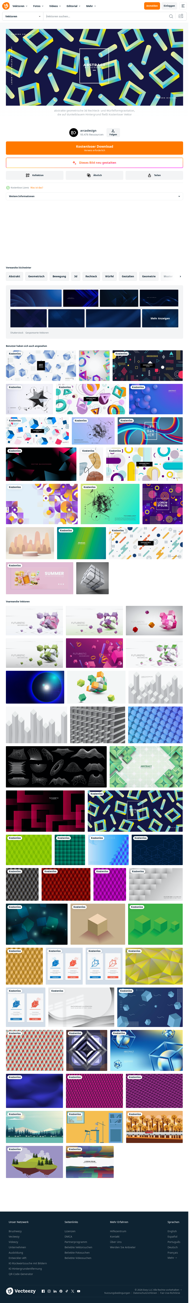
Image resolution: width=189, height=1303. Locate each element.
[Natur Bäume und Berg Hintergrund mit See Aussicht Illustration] (34, 1126)
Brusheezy (14, 1230)
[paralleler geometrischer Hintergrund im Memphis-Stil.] (146, 542)
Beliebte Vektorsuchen (78, 1246)
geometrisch (36, 275)
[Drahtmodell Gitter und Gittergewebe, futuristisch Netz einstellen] (56, 765)
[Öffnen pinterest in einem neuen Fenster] (60, 1289)
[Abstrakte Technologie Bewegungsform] (29, 398)
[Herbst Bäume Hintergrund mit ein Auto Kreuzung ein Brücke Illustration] (154, 1126)
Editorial (72, 6)
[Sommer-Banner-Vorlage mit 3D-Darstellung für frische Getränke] (39, 577)
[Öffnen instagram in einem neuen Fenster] (49, 1289)
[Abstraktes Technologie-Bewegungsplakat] (110, 503)
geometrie (149, 275)
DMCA (68, 1235)
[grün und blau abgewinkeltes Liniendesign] (81, 542)
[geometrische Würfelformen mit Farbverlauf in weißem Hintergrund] (41, 364)
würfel (109, 275)
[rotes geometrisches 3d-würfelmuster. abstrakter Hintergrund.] (66, 883)
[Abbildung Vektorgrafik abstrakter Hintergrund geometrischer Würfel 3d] (150, 1006)
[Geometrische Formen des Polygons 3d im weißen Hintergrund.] (91, 398)
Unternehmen (17, 1246)
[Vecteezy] (6, 6)
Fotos (36, 6)
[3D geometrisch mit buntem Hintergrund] (94, 364)
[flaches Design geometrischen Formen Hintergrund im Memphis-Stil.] (148, 364)
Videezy (13, 1240)
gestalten (128, 275)
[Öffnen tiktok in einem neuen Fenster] (66, 1289)
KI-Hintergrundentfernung (25, 1267)
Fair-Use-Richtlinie (167, 1291)
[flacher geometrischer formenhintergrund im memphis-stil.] (144, 463)
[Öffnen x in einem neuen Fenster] (72, 1289)
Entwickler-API (17, 1256)
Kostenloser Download (93, 147)
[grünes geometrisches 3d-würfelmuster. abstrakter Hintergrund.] (29, 849)
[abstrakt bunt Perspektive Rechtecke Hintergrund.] (90, 1161)
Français (170, 1251)
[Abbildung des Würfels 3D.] (92, 577)
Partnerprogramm (75, 1240)
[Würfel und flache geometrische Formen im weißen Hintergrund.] (37, 429)
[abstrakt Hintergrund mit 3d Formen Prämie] (146, 765)
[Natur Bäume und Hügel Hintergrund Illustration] (34, 1161)
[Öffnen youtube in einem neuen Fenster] (78, 1289)
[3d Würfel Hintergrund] (94, 1090)
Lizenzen (69, 1230)
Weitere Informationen (22, 195)
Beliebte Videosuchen (77, 1256)
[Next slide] (174, 275)
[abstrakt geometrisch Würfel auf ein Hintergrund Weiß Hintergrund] (96, 686)
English (169, 1230)
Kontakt (114, 1235)
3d (75, 275)
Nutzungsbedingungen (114, 1291)
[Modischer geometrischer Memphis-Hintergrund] (162, 503)
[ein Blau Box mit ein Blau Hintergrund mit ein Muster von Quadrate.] (157, 849)
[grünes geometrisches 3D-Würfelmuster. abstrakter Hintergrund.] (70, 849)
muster (168, 275)
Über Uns (115, 1240)
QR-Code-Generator (20, 1272)
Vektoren (18, 6)
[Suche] (168, 16)
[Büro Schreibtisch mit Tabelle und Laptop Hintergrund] (94, 1126)
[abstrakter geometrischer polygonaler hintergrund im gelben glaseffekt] (154, 965)
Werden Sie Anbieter (122, 1246)
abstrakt (14, 275)
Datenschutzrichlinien (142, 1291)
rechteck (91, 275)
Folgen (112, 133)
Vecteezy (13, 1235)
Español (170, 1235)
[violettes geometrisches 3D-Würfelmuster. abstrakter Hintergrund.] (109, 883)
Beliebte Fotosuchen (76, 1251)
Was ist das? (36, 186)
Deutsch (170, 1246)
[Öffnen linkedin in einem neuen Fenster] (55, 1289)
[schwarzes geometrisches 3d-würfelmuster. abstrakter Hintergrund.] (22, 883)
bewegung (59, 275)
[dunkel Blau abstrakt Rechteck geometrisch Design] (86, 1049)
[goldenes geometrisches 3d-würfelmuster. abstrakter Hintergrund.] (24, 965)
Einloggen (166, 5)
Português (171, 1240)
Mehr (89, 6)
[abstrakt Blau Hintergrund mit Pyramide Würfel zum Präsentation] (108, 849)
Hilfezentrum (118, 1230)
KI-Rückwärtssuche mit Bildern (27, 1262)
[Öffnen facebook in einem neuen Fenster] (43, 1289)
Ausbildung (15, 1251)
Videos (53, 6)
